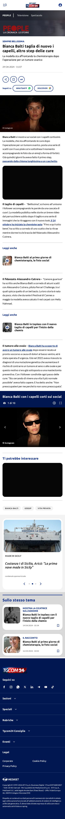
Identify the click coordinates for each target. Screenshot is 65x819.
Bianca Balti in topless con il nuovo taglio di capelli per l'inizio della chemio (40, 617)
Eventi (6, 741)
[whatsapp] (18, 687)
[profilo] (60, 5)
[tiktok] (52, 687)
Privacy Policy (10, 766)
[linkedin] (31, 687)
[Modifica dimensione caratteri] (21, 79)
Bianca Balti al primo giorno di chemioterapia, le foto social (41, 643)
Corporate (8, 761)
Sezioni (7, 698)
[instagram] (11, 687)
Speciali (7, 709)
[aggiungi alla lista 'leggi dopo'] (13, 79)
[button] (32, 5)
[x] (25, 687)
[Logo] (32, 5)
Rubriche (8, 720)
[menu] (5, 5)
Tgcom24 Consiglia (14, 730)
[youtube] (45, 687)
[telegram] (38, 687)
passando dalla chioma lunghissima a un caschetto (30, 161)
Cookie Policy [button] (39, 761)
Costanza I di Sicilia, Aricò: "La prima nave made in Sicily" (31, 565)
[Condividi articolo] (6, 79)
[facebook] (4, 687)
